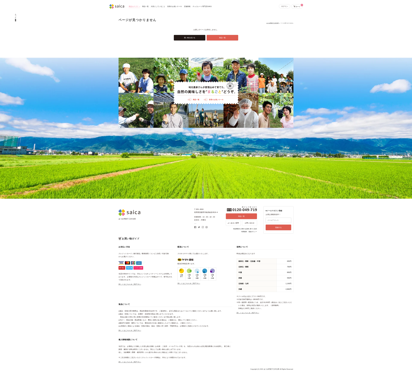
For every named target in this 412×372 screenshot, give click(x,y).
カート (298, 5)
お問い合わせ (249, 223)
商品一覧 (145, 6)
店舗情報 (187, 6)
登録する (278, 227)
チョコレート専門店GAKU (202, 6)
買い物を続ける (189, 38)
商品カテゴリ (133, 6)
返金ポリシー (253, 231)
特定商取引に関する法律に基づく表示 (245, 229)
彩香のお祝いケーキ (174, 6)
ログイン (284, 6)
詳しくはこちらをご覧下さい (130, 284)
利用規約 (244, 231)
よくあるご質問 (233, 223)
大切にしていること (158, 6)
